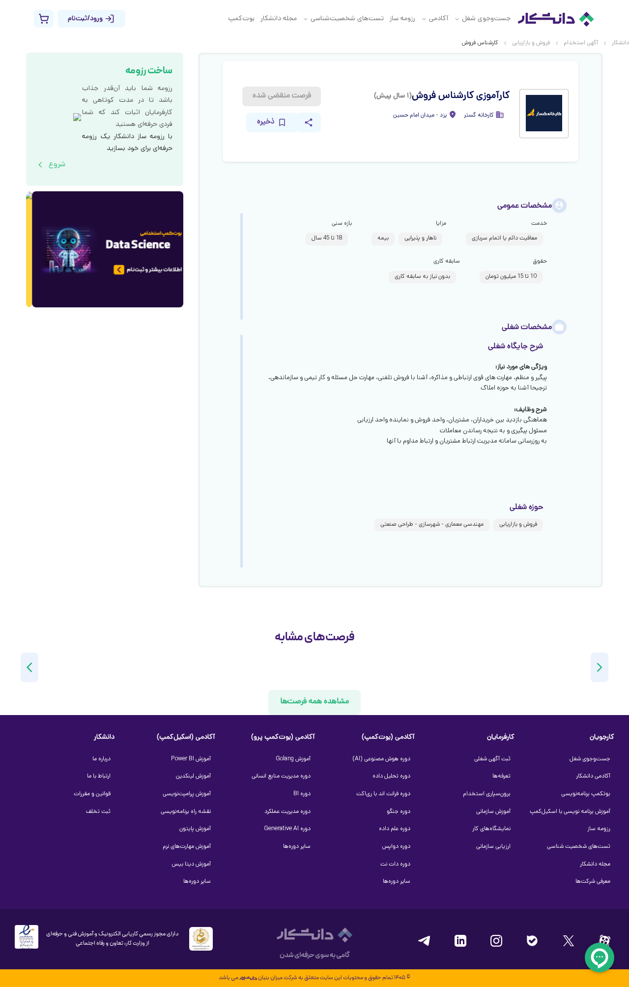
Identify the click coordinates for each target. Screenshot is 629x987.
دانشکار (620, 43)
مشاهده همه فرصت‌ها (314, 702)
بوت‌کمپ (241, 19)
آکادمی (438, 19)
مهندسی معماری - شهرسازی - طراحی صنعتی (432, 524)
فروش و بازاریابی (531, 43)
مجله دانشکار (278, 19)
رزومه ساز (402, 19)
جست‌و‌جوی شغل (486, 19)
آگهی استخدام (581, 43)
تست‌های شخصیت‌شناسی (347, 19)
